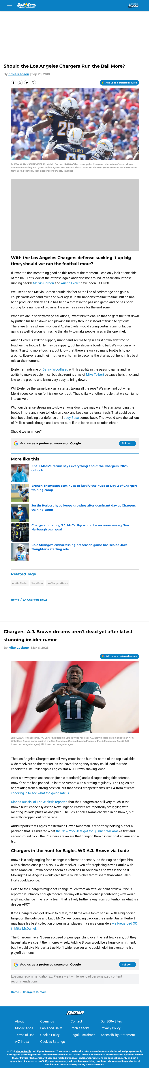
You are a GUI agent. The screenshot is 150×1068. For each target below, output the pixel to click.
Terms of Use (24, 1035)
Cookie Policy (50, 1035)
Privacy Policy (111, 1028)
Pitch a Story (80, 1028)
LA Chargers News (57, 583)
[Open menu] (9, 5)
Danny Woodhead (55, 369)
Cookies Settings (52, 1042)
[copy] (33, 82)
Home (15, 599)
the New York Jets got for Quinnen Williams (87, 831)
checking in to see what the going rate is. (40, 793)
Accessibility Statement (118, 1035)
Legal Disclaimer (83, 1035)
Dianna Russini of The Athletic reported (39, 802)
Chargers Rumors (34, 992)
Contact (76, 1021)
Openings (47, 1021)
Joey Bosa (71, 418)
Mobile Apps (24, 1028)
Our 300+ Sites (111, 1021)
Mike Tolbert (95, 374)
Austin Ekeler (70, 283)
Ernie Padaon (18, 74)
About (19, 1021)
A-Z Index (22, 1042)
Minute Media (23, 1051)
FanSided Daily (51, 1028)
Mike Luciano (18, 647)
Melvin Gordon (43, 283)
